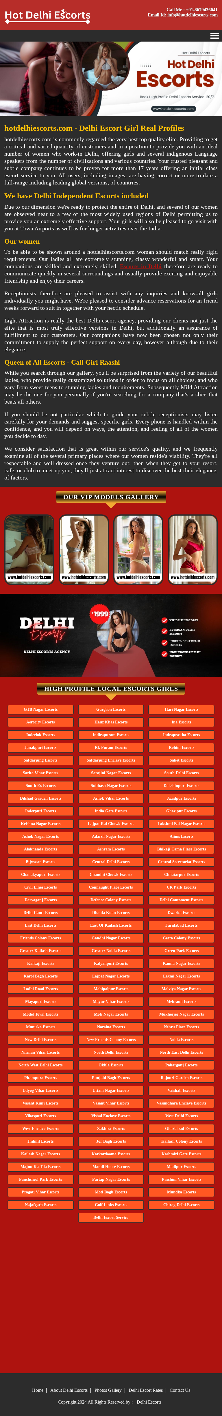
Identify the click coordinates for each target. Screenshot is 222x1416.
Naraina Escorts (111, 1027)
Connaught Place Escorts (111, 887)
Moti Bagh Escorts (111, 1192)
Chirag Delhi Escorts (181, 1205)
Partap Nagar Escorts (111, 1179)
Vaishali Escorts (181, 1090)
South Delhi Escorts (181, 773)
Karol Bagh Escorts (41, 976)
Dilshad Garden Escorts (40, 798)
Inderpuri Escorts (40, 811)
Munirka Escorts (40, 1027)
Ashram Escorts (111, 849)
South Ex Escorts (41, 785)
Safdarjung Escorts (40, 760)
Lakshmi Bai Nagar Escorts (181, 824)
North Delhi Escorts (111, 1052)
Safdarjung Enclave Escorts (111, 760)
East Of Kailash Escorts (111, 925)
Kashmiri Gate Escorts (181, 1154)
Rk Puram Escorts (111, 747)
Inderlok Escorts (40, 735)
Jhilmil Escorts (40, 1141)
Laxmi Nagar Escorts (181, 976)
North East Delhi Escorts (181, 1052)
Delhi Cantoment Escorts (181, 900)
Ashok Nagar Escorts (40, 836)
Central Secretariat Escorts (181, 862)
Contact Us (180, 1390)
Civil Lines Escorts (40, 887)
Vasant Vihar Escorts (111, 1103)
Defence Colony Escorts (110, 900)
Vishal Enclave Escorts (110, 1116)
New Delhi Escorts (40, 1040)
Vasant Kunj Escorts (40, 1103)
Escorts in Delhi (141, 266)
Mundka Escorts (181, 1192)
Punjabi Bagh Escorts (111, 1078)
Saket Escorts (181, 760)
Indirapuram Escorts (111, 735)
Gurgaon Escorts (110, 709)
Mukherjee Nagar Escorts (181, 1014)
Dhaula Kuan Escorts (111, 913)
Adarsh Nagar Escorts (111, 836)
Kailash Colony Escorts (181, 1141)
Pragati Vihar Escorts (40, 1192)
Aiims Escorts (181, 836)
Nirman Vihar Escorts (40, 1052)
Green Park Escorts (181, 951)
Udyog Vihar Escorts (40, 1090)
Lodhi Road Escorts (40, 989)
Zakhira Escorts (111, 1128)
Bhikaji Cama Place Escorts (181, 849)
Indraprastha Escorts (181, 735)
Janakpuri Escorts (40, 747)
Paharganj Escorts (181, 1065)
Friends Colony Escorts (40, 938)
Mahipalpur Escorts (111, 989)
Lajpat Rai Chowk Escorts (111, 824)
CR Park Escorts (181, 887)
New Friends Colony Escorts (111, 1040)
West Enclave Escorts (40, 1128)
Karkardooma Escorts (111, 1154)
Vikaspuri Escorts (40, 1116)
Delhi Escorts (149, 1402)
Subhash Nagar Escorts (111, 785)
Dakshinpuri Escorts (181, 785)
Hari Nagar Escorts (181, 709)
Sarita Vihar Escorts (40, 773)
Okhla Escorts (111, 1065)
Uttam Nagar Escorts (110, 1090)
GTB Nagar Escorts (41, 709)
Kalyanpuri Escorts (111, 963)
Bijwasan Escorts (40, 862)
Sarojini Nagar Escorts (111, 773)
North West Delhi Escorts (40, 1065)
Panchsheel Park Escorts (40, 1179)
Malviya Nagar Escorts (181, 989)
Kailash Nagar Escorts (40, 1154)
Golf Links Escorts (111, 1205)
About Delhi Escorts (69, 1390)
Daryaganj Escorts (41, 900)
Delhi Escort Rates (146, 1390)
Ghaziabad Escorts (181, 1128)
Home (37, 1390)
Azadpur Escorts (181, 798)
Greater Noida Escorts (111, 951)
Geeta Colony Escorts (181, 938)
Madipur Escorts (181, 1167)
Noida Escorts (181, 1040)
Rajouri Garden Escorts (181, 1078)
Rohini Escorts (181, 747)
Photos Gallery (108, 1390)
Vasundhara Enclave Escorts (181, 1103)
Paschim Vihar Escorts (181, 1179)
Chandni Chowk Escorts (111, 874)
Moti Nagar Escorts (111, 1014)
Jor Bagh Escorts (111, 1141)
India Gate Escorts (111, 811)
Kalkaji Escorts (40, 963)
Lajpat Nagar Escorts (111, 976)
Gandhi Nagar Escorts (111, 938)
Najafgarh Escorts (40, 1205)
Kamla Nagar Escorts (181, 963)
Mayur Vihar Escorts (111, 1001)
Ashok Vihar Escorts (111, 798)
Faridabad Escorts (181, 925)
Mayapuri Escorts (40, 1001)
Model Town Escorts (40, 1014)
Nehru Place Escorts (181, 1027)
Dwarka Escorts (181, 913)
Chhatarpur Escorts (181, 874)
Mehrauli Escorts (181, 1001)
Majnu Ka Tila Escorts (40, 1167)
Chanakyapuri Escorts (40, 874)
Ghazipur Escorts (181, 811)
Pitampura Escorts (40, 1078)
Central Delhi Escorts (111, 862)
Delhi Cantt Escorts (40, 913)
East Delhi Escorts (40, 925)
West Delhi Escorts (181, 1116)
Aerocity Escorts (40, 722)
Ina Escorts (181, 722)
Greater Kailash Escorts (40, 951)
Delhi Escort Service (110, 1217)
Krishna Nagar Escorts (40, 824)
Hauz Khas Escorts (111, 722)
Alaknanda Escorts (40, 849)
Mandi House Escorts (111, 1167)
